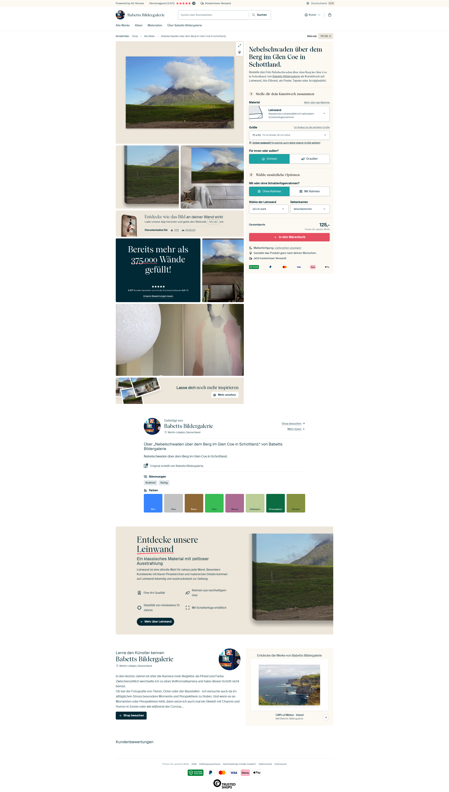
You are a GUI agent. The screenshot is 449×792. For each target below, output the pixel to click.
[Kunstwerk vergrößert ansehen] (239, 45)
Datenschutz (265, 764)
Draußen (312, 159)
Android (190, 230)
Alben (138, 25)
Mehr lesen (294, 429)
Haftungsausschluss (209, 764)
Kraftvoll (151, 482)
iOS (176, 230)
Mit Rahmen (312, 191)
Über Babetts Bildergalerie (184, 25)
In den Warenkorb (292, 237)
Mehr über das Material (317, 102)
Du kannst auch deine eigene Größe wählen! (286, 142)
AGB (194, 764)
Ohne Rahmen (272, 191)
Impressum (280, 764)
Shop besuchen (292, 423)
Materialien (155, 25)
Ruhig (164, 482)
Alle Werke (123, 25)
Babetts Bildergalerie (146, 15)
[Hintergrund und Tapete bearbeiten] (239, 52)
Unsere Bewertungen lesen (158, 296)
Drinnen (272, 159)
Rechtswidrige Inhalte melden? (239, 764)
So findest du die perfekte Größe (312, 127)
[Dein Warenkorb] (329, 14)
